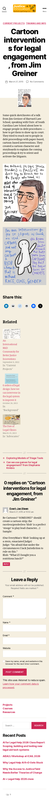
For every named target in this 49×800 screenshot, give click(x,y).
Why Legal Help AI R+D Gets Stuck (23, 762)
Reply (6, 564)
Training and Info (36, 23)
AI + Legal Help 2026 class (18, 779)
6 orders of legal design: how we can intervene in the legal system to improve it (11, 393)
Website (6, 648)
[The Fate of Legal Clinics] (11, 419)
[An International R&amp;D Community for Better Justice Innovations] (11, 334)
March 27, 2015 (16, 81)
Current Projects (14, 23)
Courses (8, 708)
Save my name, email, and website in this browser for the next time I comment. (23, 662)
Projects (7, 704)
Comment (8, 596)
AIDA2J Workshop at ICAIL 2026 (21, 756)
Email (6, 635)
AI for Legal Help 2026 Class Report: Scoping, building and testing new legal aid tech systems (24, 746)
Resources (9, 712)
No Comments (37, 81)
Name (6, 622)
